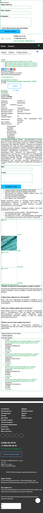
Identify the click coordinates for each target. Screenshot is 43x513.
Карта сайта (5, 429)
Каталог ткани (27, 418)
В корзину (4, 90)
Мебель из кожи (27, 411)
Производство (6, 411)
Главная (3, 52)
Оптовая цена (5, 413)
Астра (19, 234)
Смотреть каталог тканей (9, 284)
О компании (5, 409)
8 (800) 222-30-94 (19, 36)
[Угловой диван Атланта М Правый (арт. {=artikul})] (22, 354)
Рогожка (20, 266)
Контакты (4, 427)
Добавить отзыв (11, 187)
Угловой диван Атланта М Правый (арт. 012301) (20, 355)
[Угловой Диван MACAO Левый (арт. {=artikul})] (21, 379)
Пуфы (24, 415)
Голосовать (5, 93)
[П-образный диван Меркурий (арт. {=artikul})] (20, 366)
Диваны (11, 52)
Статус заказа (41, 39)
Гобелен (20, 283)
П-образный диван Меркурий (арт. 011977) (19, 368)
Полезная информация (9, 424)
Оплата (3, 415)
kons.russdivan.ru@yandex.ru (24, 41)
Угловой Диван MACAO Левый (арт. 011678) (19, 381)
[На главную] (7, 38)
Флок (19, 250)
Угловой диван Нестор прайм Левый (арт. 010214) (21, 342)
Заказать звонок (10, 31)
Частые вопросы (7, 422)
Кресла (24, 413)
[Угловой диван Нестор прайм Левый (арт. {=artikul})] (22, 341)
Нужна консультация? (12, 454)
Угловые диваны (21, 52)
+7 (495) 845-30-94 (20, 38)
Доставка (4, 418)
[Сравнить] (37, 46)
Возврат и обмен (7, 420)
